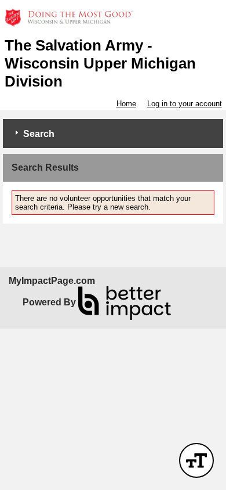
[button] (196, 460)
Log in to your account (184, 103)
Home (126, 103)
